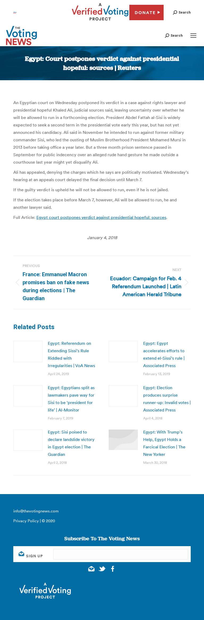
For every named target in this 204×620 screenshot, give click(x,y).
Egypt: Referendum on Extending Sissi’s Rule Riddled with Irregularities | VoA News (71, 354)
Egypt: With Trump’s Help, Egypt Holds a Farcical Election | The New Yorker (164, 443)
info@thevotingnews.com (36, 510)
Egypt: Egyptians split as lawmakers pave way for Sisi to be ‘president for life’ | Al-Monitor (71, 399)
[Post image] (27, 351)
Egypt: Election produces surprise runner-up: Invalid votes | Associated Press (167, 399)
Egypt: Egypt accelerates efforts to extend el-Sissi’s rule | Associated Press (164, 354)
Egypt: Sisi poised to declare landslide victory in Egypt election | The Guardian (71, 443)
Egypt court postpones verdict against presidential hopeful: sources (101, 217)
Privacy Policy (26, 520)
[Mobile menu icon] (193, 35)
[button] (182, 12)
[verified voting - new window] (100, 21)
